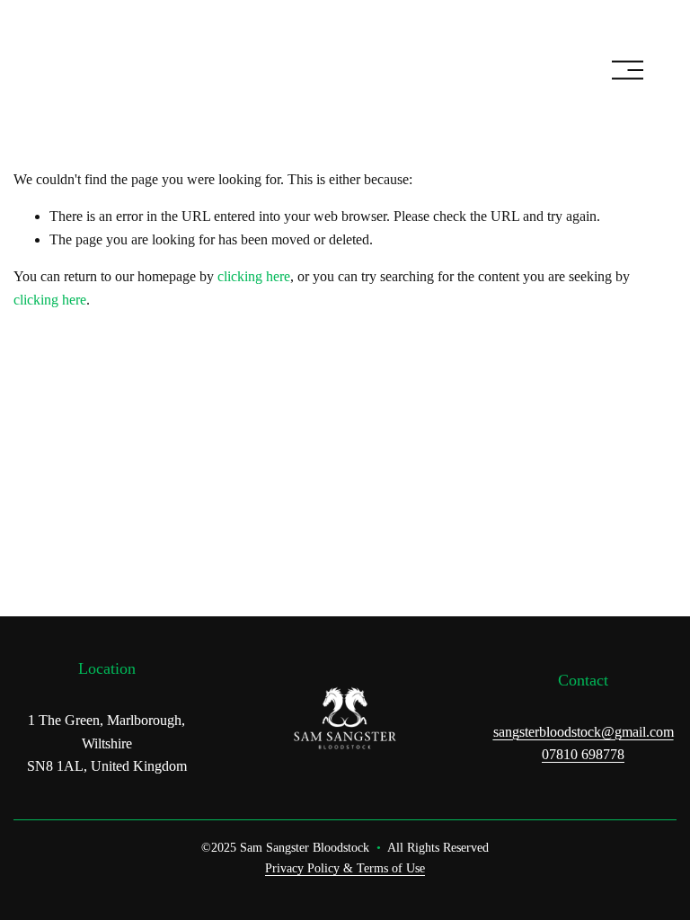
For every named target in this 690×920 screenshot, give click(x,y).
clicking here (253, 276)
